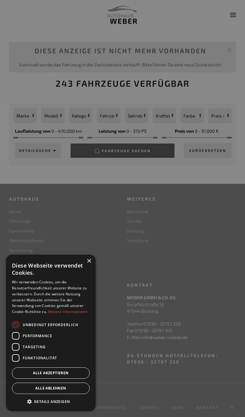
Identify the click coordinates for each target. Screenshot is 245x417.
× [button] (89, 261)
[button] (51, 401)
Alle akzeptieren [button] (50, 372)
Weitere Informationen (68, 311)
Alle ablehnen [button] (50, 388)
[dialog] (51, 333)
